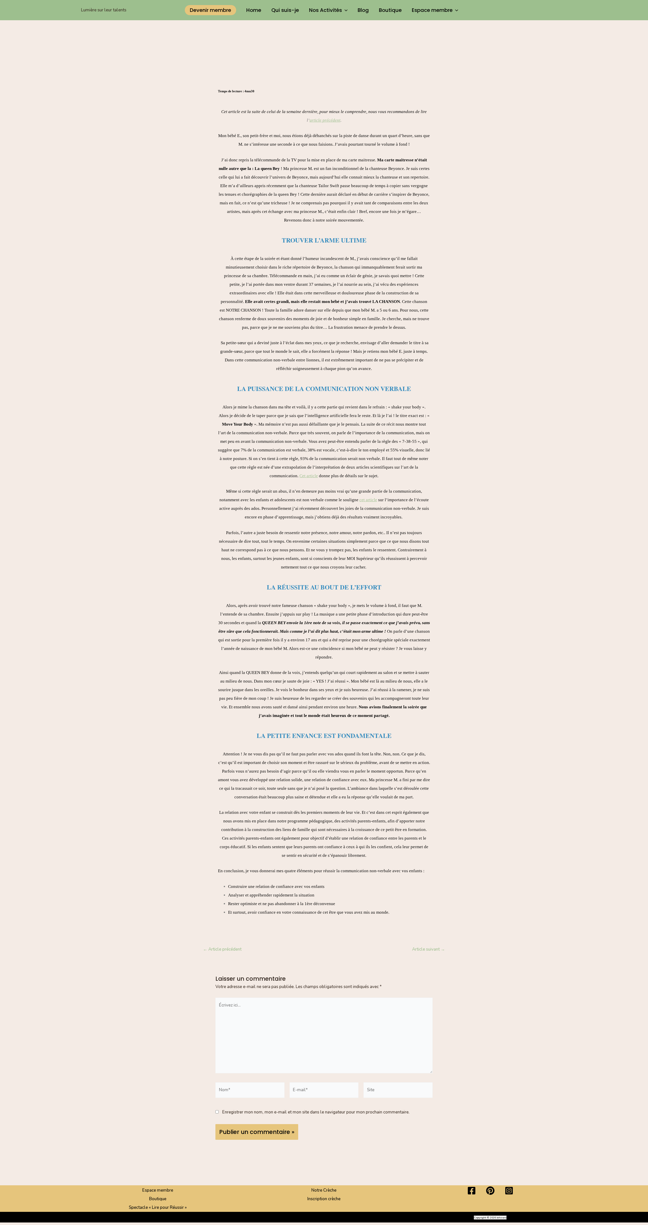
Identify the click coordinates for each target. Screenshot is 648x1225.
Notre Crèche (323, 1190)
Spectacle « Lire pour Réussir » (158, 1207)
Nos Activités (325, 10)
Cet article (308, 475)
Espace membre (432, 10)
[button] (210, 10)
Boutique (390, 10)
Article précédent (222, 949)
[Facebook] (471, 1190)
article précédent (325, 120)
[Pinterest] (490, 1190)
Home (253, 10)
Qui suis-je (285, 10)
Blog (363, 10)
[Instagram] (509, 1190)
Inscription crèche (323, 1199)
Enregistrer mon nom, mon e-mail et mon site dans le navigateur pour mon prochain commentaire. (316, 1112)
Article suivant (428, 949)
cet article (368, 499)
